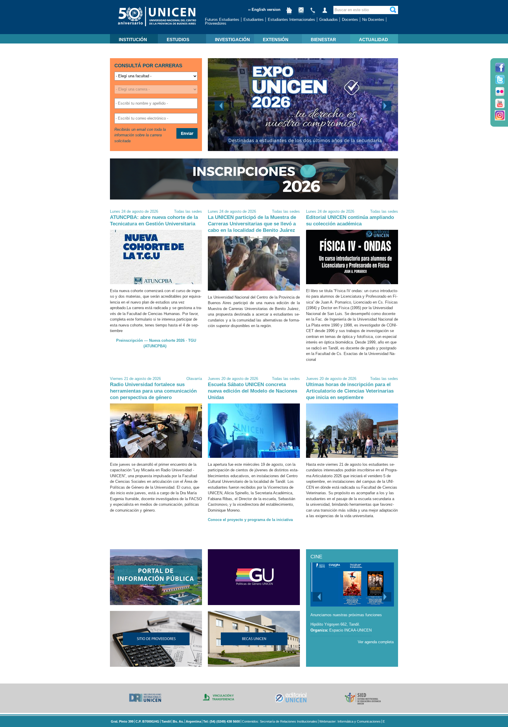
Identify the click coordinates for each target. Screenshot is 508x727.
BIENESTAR (323, 39)
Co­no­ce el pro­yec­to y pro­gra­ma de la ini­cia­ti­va (250, 519)
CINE (316, 557)
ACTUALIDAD (373, 39)
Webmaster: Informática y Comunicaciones (350, 721)
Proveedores (215, 23)
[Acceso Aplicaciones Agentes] (324, 12)
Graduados (328, 19)
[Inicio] (289, 12)
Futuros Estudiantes (222, 19)
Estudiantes (253, 19)
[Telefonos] (313, 12)
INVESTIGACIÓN (232, 39)
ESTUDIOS (178, 39)
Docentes (350, 19)
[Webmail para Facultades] (301, 12)
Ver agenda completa (376, 642)
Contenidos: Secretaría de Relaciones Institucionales (279, 721)
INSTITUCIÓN (133, 39)
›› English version (264, 9)
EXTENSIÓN (275, 39)
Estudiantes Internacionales (291, 19)
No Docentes (373, 19)
